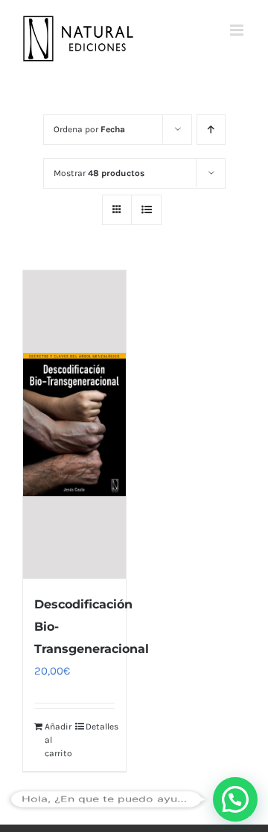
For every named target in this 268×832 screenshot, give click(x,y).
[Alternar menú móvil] (238, 30)
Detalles (100, 726)
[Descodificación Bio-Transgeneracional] (74, 424)
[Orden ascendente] (211, 129)
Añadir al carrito (58, 739)
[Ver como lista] (146, 209)
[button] (235, 799)
